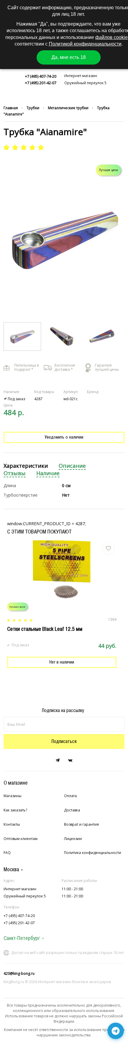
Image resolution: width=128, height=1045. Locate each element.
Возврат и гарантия (81, 824)
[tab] (26, 466)
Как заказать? (15, 810)
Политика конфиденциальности (92, 852)
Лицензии (73, 838)
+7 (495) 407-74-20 (40, 76)
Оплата (70, 795)
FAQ (7, 852)
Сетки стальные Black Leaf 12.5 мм (44, 629)
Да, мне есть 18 (68, 57)
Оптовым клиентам (21, 838)
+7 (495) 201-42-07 (40, 82)
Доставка (72, 810)
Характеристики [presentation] (26, 465)
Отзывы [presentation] (15, 473)
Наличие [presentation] (48, 473)
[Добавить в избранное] (108, 548)
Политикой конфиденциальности (85, 43)
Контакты (12, 824)
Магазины (12, 795)
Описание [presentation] (72, 465)
